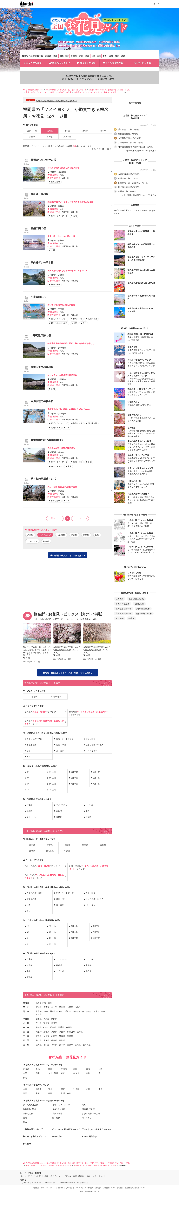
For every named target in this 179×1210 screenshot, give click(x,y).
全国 (25, 1089)
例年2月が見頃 (29, 1109)
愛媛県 (46, 1040)
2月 (28, 772)
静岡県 (69, 1027)
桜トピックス (144, 62)
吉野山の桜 (139, 603)
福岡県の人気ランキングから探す (68, 555)
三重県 (61, 1027)
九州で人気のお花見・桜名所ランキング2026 (56, 100)
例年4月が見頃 (88, 1109)
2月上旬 (52, 926)
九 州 (26, 1044)
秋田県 (62, 1007)
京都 (99, 56)
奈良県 (62, 1031)
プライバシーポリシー (48, 1188)
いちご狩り (37, 1176)
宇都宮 (103, 1011)
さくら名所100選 (114, 62)
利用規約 (36, 1188)
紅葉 (88, 1176)
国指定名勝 (31, 744)
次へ (82, 518)
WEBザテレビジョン (51, 1183)
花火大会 (68, 1176)
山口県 (54, 1036)
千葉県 (68, 1011)
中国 (105, 56)
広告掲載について (109, 1188)
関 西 (26, 1031)
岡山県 (46, 1036)
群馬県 (89, 1011)
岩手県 (54, 1007)
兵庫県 (54, 1031)
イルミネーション (97, 1176)
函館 (49, 1003)
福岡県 (32, 845)
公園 (28, 750)
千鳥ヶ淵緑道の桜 (136, 598)
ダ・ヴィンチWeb (37, 1183)
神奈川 (76, 1073)
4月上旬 (52, 783)
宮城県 (39, 1007)
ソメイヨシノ (62, 805)
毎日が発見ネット (83, 1183)
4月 (28, 783)
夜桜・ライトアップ (65, 738)
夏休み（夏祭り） (78, 1176)
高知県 (62, 1040)
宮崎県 (50, 136)
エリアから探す (34, 62)
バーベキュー (91, 750)
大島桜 (86, 534)
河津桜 (88, 817)
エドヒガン (32, 541)
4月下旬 (96, 783)
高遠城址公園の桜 (123, 613)
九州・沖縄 (120, 56)
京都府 (46, 1031)
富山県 (46, 1023)
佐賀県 (67, 130)
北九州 (34, 696)
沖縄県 (67, 850)
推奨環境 (60, 1188)
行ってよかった (88, 62)
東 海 (26, 1027)
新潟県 (54, 1018)
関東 (62, 56)
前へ (53, 518)
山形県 (70, 1007)
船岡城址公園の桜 (144, 613)
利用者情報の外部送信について (135, 1188)
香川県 (39, 1040)
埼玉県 (76, 1011)
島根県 (70, 1036)
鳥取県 (62, 1036)
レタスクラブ (25, 1183)
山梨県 (39, 1018)
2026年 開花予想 (89, 1136)
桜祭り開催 (90, 738)
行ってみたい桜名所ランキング (66, 1129)
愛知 (101, 1073)
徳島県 (54, 1040)
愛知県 (39, 1027)
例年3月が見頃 (58, 1109)
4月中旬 (74, 783)
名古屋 (45, 1027)
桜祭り (85, 1104)
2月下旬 (96, 772)
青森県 (46, 1007)
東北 (55, 56)
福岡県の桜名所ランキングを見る (140, 151)
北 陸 (26, 1023)
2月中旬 (74, 772)
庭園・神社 (61, 744)
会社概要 (120, 1188)
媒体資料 (98, 1188)
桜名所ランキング (61, 62)
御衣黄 (46, 541)
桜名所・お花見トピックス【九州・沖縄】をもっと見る (67, 672)
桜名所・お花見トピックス (35, 1136)
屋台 (28, 756)
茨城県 (39, 1014)
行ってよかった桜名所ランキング (96, 1129)
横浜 (61, 1011)
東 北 (26, 1007)
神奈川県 (54, 1011)
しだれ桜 (61, 534)
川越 (81, 1011)
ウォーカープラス (26, 1176)
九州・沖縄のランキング (42, 866)
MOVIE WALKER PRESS (67, 1183)
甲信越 (74, 56)
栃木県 (96, 1011)
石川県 (39, 1023)
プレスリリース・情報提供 (84, 1188)
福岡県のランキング (40, 711)
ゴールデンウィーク (56, 1176)
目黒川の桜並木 (122, 603)
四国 (111, 56)
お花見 (46, 1176)
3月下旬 (96, 777)
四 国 (26, 1040)
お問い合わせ (70, 1188)
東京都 (39, 1011)
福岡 (25, 1077)
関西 (94, 56)
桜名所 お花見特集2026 (32, 56)
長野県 (46, 1018)
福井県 (54, 1023)
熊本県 (103, 130)
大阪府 (39, 1031)
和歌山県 (71, 1031)
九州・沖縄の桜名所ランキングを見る (138, 195)
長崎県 (85, 130)
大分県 (32, 136)
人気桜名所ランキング (33, 1129)
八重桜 (30, 534)
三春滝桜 (119, 598)
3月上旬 (52, 777)
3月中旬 (74, 777)
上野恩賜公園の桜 (123, 608)
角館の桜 (119, 618)
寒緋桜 (74, 534)
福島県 (78, 1007)
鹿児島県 (67, 136)
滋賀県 (80, 1031)
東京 (67, 56)
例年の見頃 (57, 1136)
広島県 (39, 1036)
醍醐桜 (131, 618)
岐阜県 (53, 1027)
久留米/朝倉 (56, 696)
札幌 (44, 1003)
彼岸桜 (29, 965)
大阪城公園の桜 (143, 608)
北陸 (81, 56)
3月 (28, 777)
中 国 (26, 1036)
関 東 (26, 1011)
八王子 (45, 1011)
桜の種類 (27, 1143)
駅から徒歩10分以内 (94, 744)
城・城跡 (60, 750)
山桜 (97, 534)
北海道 (48, 56)
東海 (87, 56)
